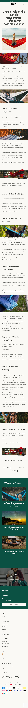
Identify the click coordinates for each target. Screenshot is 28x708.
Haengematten (11, 8)
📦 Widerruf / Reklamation (8, 654)
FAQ (3, 619)
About (3, 616)
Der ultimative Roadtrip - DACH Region (14, 552)
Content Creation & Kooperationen (10, 666)
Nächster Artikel (22, 467)
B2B (3, 668)
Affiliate (4, 629)
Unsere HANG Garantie (7, 643)
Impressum (4, 641)
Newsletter (4, 626)
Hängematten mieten (6, 663)
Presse (3, 661)
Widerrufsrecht (5, 646)
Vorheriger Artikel (6, 467)
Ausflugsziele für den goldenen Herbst (14, 504)
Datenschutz (5, 649)
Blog (15, 470)
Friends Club (5, 624)
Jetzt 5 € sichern (14, 604)
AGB (3, 651)
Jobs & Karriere (5, 634)
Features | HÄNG (5, 621)
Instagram (4, 631)
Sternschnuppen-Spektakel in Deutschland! (14, 528)
